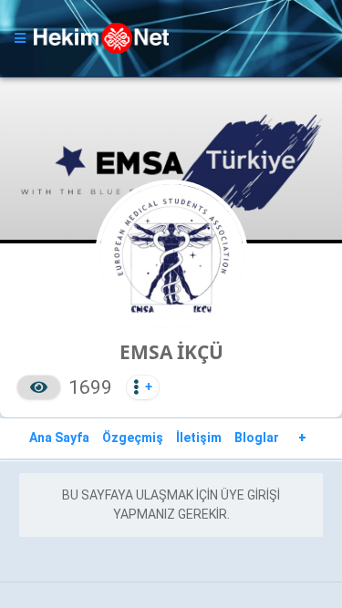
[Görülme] (38, 387)
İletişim (199, 437)
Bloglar (256, 437)
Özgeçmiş (132, 437)
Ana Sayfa (59, 437)
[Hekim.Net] (169, 38)
